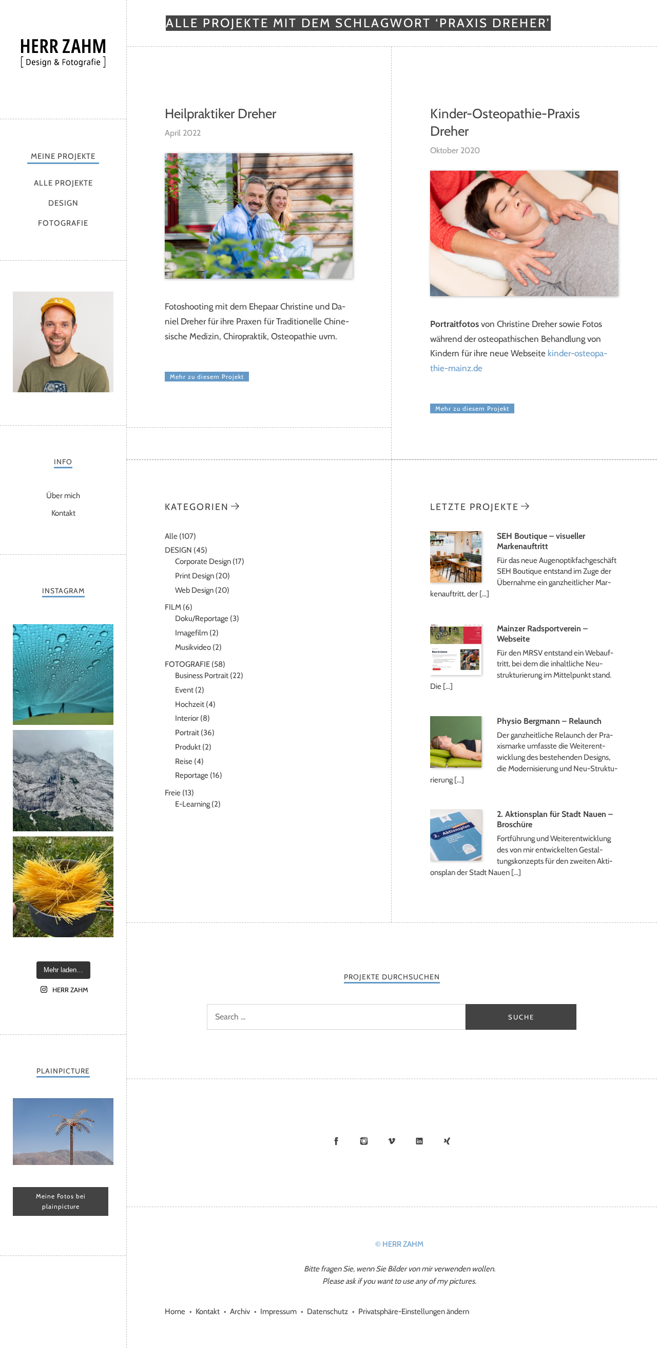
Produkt (188, 747)
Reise (183, 761)
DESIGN (63, 203)
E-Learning (192, 804)
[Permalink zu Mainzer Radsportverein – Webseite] (455, 672)
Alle (171, 536)
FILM (173, 607)
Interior (187, 718)
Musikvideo (193, 647)
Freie (173, 792)
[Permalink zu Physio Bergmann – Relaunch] (455, 765)
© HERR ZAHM (399, 1244)
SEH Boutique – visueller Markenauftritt (541, 541)
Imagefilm (191, 632)
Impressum (278, 1311)
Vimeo (391, 1141)
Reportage (191, 775)
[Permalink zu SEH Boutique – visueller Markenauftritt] (455, 580)
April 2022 (183, 133)
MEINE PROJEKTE (63, 156)
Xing (447, 1141)
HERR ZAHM (63, 57)
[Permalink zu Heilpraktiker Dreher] (259, 276)
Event (184, 690)
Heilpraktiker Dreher (220, 113)
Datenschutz (327, 1311)
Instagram (364, 1141)
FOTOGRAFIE (63, 223)
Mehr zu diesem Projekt (207, 376)
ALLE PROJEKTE (63, 183)
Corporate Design (203, 561)
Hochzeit (189, 704)
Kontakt (63, 513)
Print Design (194, 575)
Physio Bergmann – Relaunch (549, 721)
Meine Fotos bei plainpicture (61, 1201)
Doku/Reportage (201, 618)
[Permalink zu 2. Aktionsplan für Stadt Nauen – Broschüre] (455, 858)
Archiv (240, 1311)
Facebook (336, 1141)
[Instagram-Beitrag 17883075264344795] (63, 674)
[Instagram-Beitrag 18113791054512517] (63, 780)
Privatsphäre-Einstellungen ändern (413, 1311)
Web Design (194, 590)
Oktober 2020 (455, 150)
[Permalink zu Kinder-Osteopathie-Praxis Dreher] (524, 293)
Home (175, 1311)
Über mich (63, 495)
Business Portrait (201, 675)
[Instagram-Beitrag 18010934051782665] (63, 886)
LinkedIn (419, 1141)
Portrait (187, 732)
